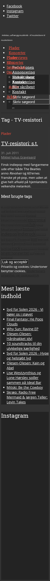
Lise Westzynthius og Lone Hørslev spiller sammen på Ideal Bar (24, 377)
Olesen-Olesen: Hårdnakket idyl (19, 336)
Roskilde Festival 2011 (29, 249)
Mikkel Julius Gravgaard (18, 157)
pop (34, 239)
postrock (20, 243)
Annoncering (23, 72)
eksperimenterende (14, 220)
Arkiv (12, 96)
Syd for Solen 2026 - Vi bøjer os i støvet (25, 312)
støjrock (40, 253)
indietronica (41, 235)
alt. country (5, 207)
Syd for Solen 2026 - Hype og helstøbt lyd (28, 356)
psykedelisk (39, 243)
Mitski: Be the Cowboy (25, 387)
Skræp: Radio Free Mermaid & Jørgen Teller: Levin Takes (27, 397)
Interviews (18, 57)
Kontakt (19, 91)
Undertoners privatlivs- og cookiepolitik (23, 273)
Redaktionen (23, 77)
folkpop (40, 225)
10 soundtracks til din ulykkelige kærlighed (24, 346)
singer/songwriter (15, 253)
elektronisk (21, 224)
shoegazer (43, 248)
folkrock (5, 229)
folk (33, 224)
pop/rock (43, 239)
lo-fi (17, 239)
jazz (3, 239)
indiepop (9, 233)
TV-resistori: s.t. (19, 143)
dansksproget (20, 216)
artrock (33, 211)
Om (9, 72)
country (10, 215)
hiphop (28, 229)
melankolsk (25, 239)
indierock (26, 234)
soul (32, 253)
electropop (7, 224)
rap (9, 248)
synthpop (6, 257)
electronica (36, 219)
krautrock (10, 239)
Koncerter (15, 62)
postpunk (7, 243)
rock (16, 248)
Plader (12, 57)
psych (29, 243)
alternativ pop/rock (31, 207)
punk (4, 248)
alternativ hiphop (17, 207)
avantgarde (41, 211)
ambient (11, 211)
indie (37, 229)
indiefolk (44, 229)
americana (23, 211)
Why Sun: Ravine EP (22, 328)
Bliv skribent (23, 86)
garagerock (16, 229)
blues (3, 215)
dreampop (31, 215)
